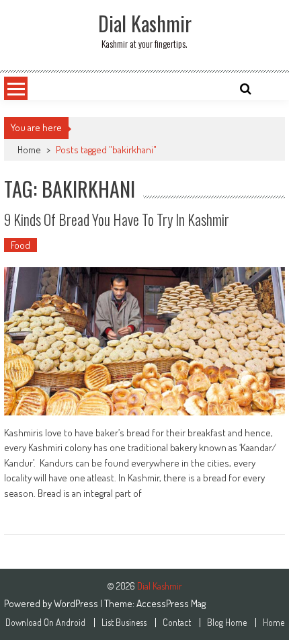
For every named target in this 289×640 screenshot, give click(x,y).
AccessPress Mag (171, 603)
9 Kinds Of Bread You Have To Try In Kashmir (116, 219)
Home (29, 149)
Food (20, 245)
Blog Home (227, 622)
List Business (124, 622)
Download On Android (45, 622)
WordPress (77, 603)
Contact (177, 622)
